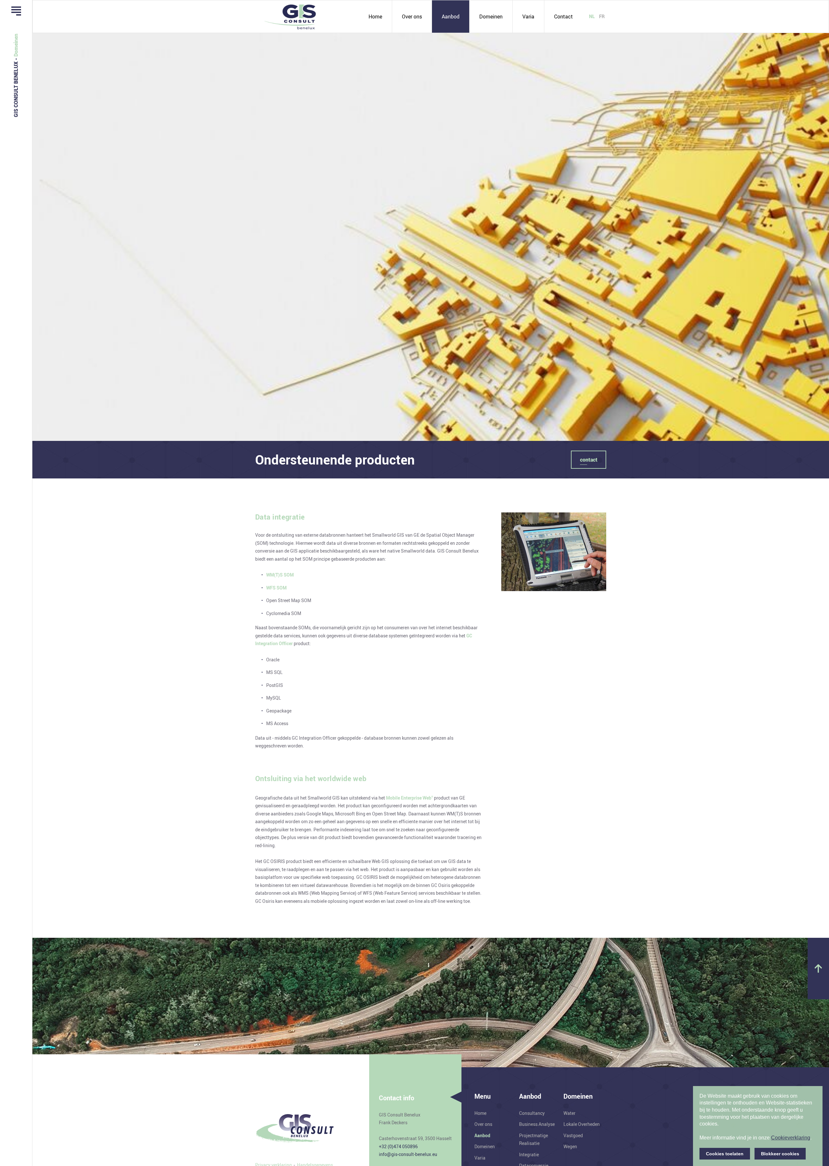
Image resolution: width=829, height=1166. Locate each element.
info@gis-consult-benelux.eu (408, 1154)
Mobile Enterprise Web (409, 798)
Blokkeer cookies (780, 1153)
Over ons (412, 16)
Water (569, 1113)
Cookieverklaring (790, 1137)
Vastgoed (573, 1135)
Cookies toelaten (725, 1153)
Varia (528, 16)
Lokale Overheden (581, 1124)
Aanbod (451, 16)
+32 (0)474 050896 (398, 1146)
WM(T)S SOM (280, 575)
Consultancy (532, 1113)
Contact (563, 16)
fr (602, 16)
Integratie (529, 1154)
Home (375, 16)
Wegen (570, 1146)
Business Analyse (537, 1124)
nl (592, 16)
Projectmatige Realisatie (533, 1139)
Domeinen (491, 16)
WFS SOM (276, 588)
